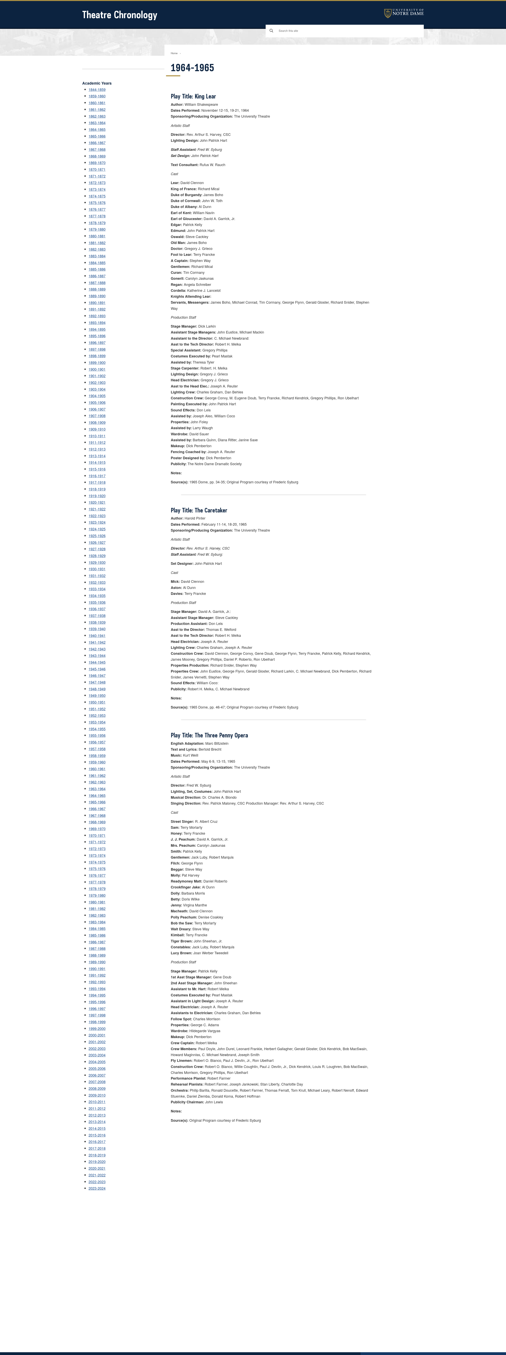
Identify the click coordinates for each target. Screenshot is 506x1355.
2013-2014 (97, 1121)
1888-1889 (97, 289)
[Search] (271, 31)
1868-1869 (97, 156)
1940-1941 (97, 635)
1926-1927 (97, 542)
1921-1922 (97, 508)
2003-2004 (97, 1054)
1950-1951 (97, 702)
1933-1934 (97, 588)
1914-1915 (97, 462)
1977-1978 (97, 881)
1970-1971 (97, 835)
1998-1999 (97, 1021)
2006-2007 (97, 1075)
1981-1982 (97, 908)
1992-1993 (97, 981)
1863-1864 (97, 122)
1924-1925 (97, 528)
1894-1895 (97, 329)
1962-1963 (97, 781)
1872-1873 (97, 182)
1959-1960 (97, 761)
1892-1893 (97, 315)
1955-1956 (97, 735)
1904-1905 (97, 395)
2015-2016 (97, 1135)
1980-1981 (97, 901)
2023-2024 (97, 1188)
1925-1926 (97, 535)
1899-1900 (97, 362)
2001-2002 (97, 1041)
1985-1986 (97, 935)
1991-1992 (97, 975)
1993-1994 (97, 988)
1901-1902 (97, 375)
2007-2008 (97, 1081)
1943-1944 (97, 655)
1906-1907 (97, 409)
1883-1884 (97, 255)
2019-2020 (97, 1161)
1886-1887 (97, 275)
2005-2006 (97, 1068)
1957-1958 (97, 748)
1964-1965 (97, 795)
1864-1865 (97, 129)
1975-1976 (97, 868)
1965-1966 (97, 801)
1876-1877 (97, 209)
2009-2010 (97, 1095)
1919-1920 (97, 495)
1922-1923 (97, 515)
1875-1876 (97, 202)
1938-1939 (97, 622)
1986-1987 (97, 941)
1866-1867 (97, 142)
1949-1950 (97, 695)
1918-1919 (97, 488)
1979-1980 (97, 895)
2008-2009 (97, 1088)
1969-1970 (97, 828)
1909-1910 (97, 429)
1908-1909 (97, 422)
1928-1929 (97, 555)
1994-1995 (97, 995)
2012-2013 (97, 1115)
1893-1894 (97, 322)
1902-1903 (97, 382)
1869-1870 (97, 162)
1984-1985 (97, 928)
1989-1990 (97, 961)
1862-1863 (97, 116)
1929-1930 (97, 562)
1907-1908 (97, 415)
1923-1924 (97, 522)
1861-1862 (97, 109)
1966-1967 (97, 808)
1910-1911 (97, 435)
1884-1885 (97, 262)
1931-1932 (97, 575)
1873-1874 (97, 189)
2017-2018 (97, 1148)
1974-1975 (97, 862)
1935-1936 (97, 602)
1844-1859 (97, 89)
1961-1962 (97, 775)
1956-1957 (97, 742)
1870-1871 (97, 169)
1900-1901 (97, 369)
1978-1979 (97, 888)
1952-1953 (97, 715)
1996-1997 (97, 1008)
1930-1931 (97, 568)
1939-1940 (97, 628)
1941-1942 (97, 642)
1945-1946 (97, 668)
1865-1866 (97, 136)
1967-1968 (97, 815)
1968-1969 (97, 821)
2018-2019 (97, 1155)
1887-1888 (97, 282)
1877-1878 (97, 215)
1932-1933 (97, 582)
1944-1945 (97, 662)
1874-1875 (97, 195)
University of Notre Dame (404, 13)
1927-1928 (97, 548)
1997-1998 (97, 1015)
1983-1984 (97, 921)
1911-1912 (97, 442)
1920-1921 (97, 502)
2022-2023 (97, 1181)
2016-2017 (97, 1141)
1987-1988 (97, 948)
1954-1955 (97, 728)
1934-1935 (97, 595)
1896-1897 (97, 342)
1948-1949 (97, 688)
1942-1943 (97, 648)
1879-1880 (97, 229)
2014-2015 (97, 1128)
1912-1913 (97, 449)
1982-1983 (97, 915)
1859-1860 (97, 95)
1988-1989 (97, 955)
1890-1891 (97, 302)
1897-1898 (97, 349)
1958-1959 (97, 755)
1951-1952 (97, 708)
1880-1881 (97, 235)
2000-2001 (97, 1035)
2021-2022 (97, 1174)
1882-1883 (97, 249)
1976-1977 (97, 875)
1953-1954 (97, 722)
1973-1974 (97, 855)
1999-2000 (97, 1028)
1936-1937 (97, 608)
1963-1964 (97, 788)
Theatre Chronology (119, 14)
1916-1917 (97, 475)
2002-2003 (97, 1048)
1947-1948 (97, 682)
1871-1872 (97, 176)
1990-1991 (97, 968)
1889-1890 (97, 295)
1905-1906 (97, 402)
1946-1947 (97, 675)
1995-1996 (97, 1001)
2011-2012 (97, 1108)
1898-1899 (97, 355)
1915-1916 (97, 469)
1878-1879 (97, 222)
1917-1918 (97, 482)
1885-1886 (97, 269)
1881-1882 (97, 242)
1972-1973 (97, 848)
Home (174, 53)
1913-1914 (97, 455)
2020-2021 (97, 1168)
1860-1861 (97, 102)
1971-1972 (97, 841)
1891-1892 (97, 309)
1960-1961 (97, 768)
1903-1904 (97, 389)
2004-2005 (97, 1061)
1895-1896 (97, 335)
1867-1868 (97, 149)
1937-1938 (97, 615)
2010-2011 (97, 1101)
